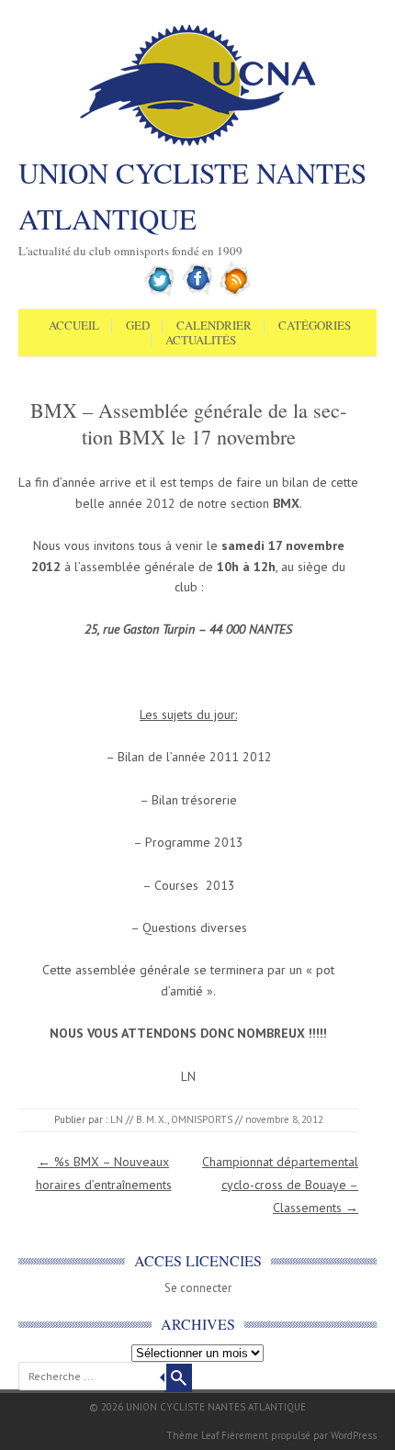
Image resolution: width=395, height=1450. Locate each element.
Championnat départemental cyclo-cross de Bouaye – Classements (280, 1184)
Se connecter (197, 1288)
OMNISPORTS (201, 1119)
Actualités (200, 340)
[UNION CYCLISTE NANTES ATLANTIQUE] (198, 144)
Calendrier (214, 326)
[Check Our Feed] (235, 293)
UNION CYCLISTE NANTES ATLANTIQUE (192, 195)
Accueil (74, 326)
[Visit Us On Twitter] (160, 293)
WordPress (354, 1435)
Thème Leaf (192, 1435)
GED (138, 326)
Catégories (314, 326)
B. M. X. (151, 1119)
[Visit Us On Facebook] (198, 293)
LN (116, 1119)
